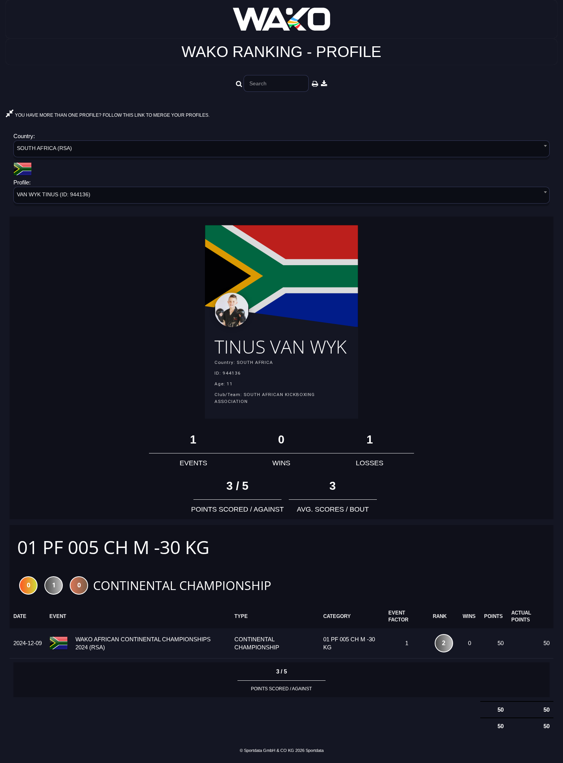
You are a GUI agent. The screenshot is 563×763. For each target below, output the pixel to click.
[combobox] (281, 150)
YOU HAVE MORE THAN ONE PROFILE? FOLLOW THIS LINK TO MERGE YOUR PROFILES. (111, 115)
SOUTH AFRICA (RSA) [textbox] (44, 148)
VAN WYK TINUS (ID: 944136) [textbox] (53, 194)
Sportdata (315, 750)
